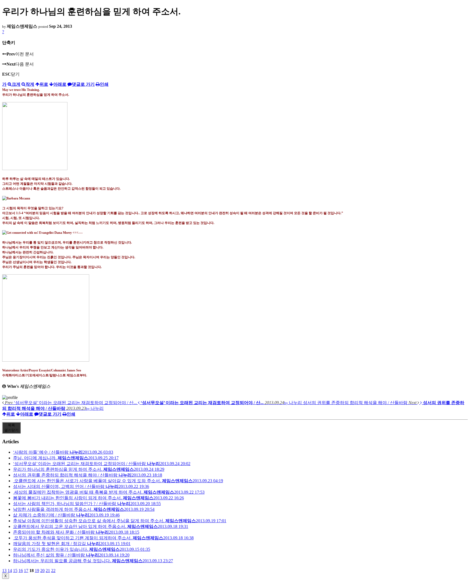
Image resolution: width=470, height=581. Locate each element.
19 (37, 570)
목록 (11, 427)
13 (4, 570)
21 (48, 570)
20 (42, 570)
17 (26, 570)
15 (15, 570)
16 (20, 570)
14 (10, 570)
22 (53, 570)
